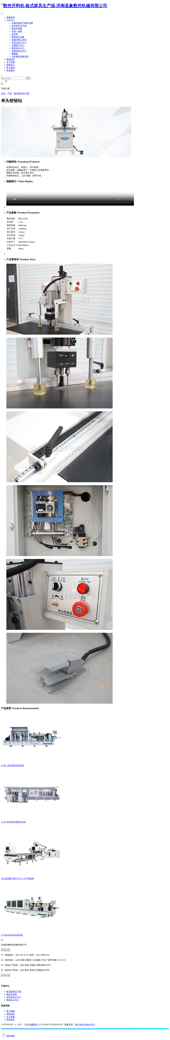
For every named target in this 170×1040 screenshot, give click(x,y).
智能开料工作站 (19, 40)
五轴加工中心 (18, 45)
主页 (3, 93)
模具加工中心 (18, 48)
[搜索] (28, 78)
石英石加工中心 (19, 42)
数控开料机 (17, 28)
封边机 (15, 34)
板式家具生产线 (19, 26)
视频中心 (10, 65)
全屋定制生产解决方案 (22, 23)
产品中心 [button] (10, 20)
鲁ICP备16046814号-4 (85, 1024)
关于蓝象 (10, 62)
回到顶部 (8, 1036)
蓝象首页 (10, 17)
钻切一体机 (17, 31)
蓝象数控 (34, 1024)
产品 (10, 93)
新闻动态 (10, 59)
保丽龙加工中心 (19, 51)
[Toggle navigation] (2, 13)
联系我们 (10, 70)
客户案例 (10, 67)
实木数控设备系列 (20, 56)
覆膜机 (15, 54)
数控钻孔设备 (18, 37)
